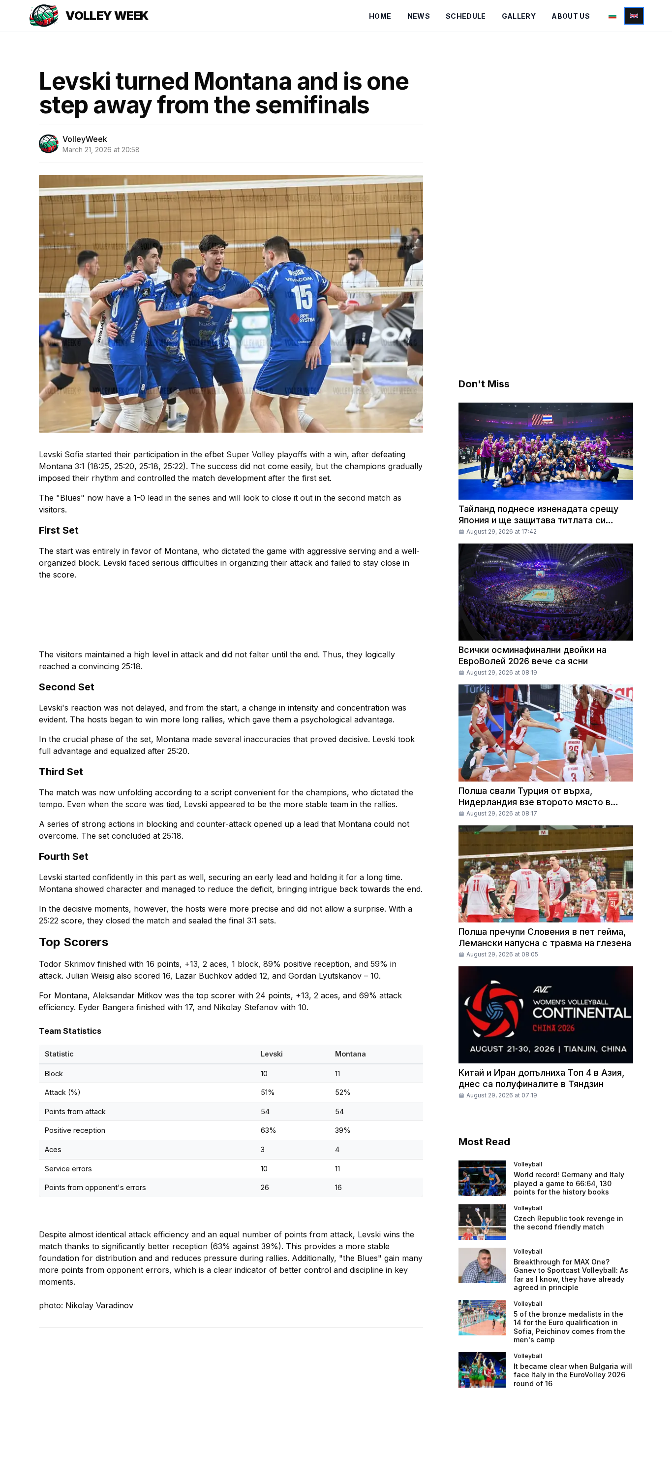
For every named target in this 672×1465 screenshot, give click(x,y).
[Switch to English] (634, 16)
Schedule (466, 16)
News (418, 16)
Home (380, 16)
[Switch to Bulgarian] (612, 16)
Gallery (519, 16)
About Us (570, 16)
